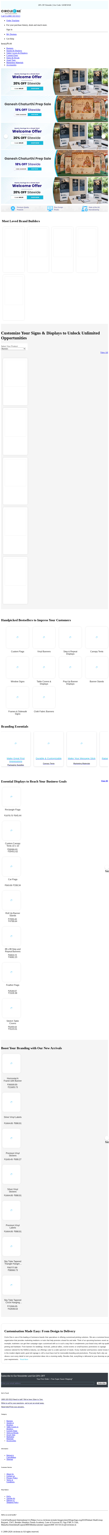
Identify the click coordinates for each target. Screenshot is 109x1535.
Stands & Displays (14, 51)
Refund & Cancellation (11, 1456)
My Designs (11, 34)
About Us (10, 1474)
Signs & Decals (12, 58)
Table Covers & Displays (17, 53)
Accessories (11, 65)
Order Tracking (12, 20)
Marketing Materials (14, 62)
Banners (9, 48)
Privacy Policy (12, 1478)
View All (104, 781)
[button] (13, 249)
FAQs (9, 1496)
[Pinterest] (5, 1527)
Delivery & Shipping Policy (12, 1501)
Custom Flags (12, 55)
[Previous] (6, 136)
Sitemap (10, 1459)
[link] (54, 94)
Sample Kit (11, 1498)
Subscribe (102, 1383)
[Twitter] (3, 1527)
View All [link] (104, 352)
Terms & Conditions (11, 1481)
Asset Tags (11, 60)
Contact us (11, 1476)
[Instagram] (6, 1527)
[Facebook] (2, 1527)
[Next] (103, 136)
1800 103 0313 (10, 16)
